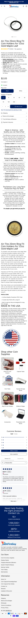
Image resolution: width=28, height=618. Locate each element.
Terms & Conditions (6, 605)
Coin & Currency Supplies (7, 557)
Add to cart (19, 106)
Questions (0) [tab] (20, 458)
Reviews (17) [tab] (7, 458)
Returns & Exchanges (8, 116)
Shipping (5, 113)
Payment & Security (8, 122)
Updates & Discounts (6, 591)
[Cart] (26, 6)
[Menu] (1, 6)
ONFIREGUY (9, 610)
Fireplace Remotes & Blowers (8, 562)
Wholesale (3, 603)
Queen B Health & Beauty (7, 564)
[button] (4, 49)
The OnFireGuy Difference (9, 119)
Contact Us (4, 586)
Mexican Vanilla (5, 567)
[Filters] (2, 462)
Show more (13, 501)
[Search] (4, 6)
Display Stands (5, 560)
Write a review (14, 450)
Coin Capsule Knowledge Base (9, 581)
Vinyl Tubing (4, 569)
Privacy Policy (4, 607)
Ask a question (14, 454)
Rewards (3, 588)
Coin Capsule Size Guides (7, 584)
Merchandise (4, 572)
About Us (3, 579)
